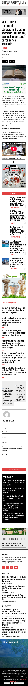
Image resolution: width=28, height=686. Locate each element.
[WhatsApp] (13, 61)
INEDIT (12, 223)
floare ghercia (5, 160)
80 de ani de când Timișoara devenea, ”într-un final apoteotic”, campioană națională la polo (14, 332)
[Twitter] (6, 61)
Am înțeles (6, 683)
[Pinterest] (10, 61)
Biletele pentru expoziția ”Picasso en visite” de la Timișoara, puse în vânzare (13, 490)
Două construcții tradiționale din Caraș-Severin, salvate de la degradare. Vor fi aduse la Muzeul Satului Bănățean (13, 344)
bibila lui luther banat (16, 158)
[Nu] (26, 677)
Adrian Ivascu (13, 51)
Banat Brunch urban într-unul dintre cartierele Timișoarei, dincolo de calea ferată (20, 397)
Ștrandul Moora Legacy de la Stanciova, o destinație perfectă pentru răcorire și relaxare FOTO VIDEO (18, 201)
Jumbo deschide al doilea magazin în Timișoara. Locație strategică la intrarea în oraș (17, 262)
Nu (12, 683)
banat (7, 158)
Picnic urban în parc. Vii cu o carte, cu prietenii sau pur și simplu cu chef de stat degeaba (14, 310)
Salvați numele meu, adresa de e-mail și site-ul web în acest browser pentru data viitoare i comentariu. (14, 448)
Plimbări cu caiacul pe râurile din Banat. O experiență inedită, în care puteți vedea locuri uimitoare (8, 402)
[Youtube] (16, 567)
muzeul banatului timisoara (18, 160)
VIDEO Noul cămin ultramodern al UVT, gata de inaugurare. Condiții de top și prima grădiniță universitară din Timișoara (18, 216)
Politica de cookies (19, 683)
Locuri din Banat (15, 207)
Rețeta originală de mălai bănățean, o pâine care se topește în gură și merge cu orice (17, 231)
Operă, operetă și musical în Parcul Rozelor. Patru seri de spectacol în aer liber (14, 498)
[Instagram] (7, 567)
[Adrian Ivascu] (3, 51)
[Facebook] (3, 61)
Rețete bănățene (15, 237)
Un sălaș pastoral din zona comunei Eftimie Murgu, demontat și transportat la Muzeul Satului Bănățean (14, 321)
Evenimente (14, 268)
